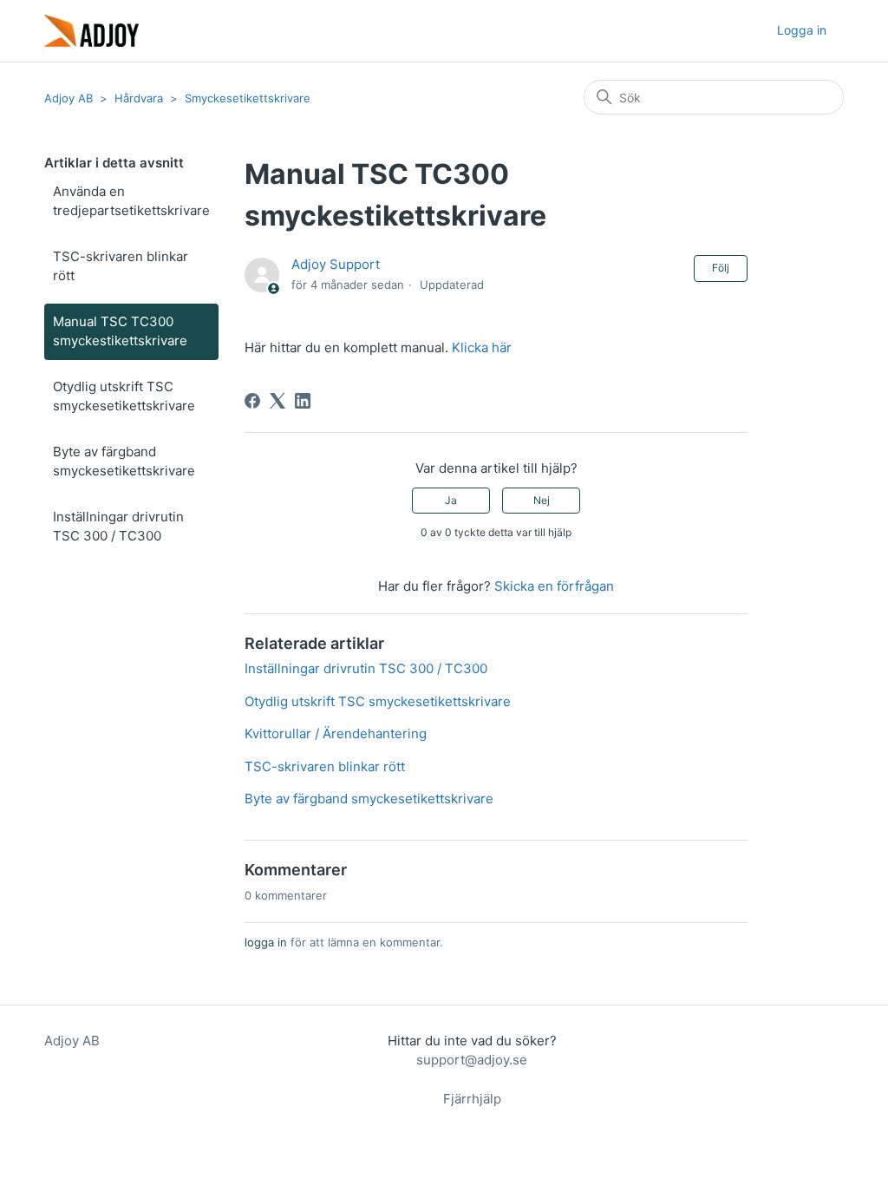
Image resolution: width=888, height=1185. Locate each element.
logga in (266, 942)
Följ (720, 267)
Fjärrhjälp (472, 1098)
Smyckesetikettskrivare (247, 98)
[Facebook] (252, 401)
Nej (541, 500)
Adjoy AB (68, 98)
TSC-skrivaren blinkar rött (120, 266)
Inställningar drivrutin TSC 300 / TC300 (118, 526)
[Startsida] (91, 31)
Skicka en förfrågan (554, 586)
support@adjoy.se (471, 1059)
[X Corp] (277, 401)
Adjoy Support (335, 264)
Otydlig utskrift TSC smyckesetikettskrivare (124, 396)
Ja (451, 500)
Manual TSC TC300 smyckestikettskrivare (120, 331)
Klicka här (480, 347)
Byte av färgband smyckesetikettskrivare (124, 461)
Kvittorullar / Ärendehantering (336, 733)
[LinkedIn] (302, 401)
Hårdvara (138, 98)
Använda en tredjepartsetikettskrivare (131, 201)
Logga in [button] (801, 30)
